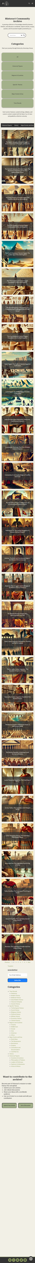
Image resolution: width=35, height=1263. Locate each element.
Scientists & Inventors (17, 1058)
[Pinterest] (10, 1260)
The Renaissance (16, 1041)
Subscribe (17, 980)
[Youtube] (17, 1260)
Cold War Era (15, 1052)
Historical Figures (17, 66)
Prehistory (14, 993)
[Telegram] (25, 1260)
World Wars (14, 1039)
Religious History (16, 1012)
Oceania (13, 1024)
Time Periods (17, 103)
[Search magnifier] (24, 35)
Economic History (16, 1018)
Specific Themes (17, 84)
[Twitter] (21, 1260)
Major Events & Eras (17, 94)
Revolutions (14, 1043)
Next (29, 962)
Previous (7, 962)
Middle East (14, 1027)
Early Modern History (17, 1000)
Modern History (15, 995)
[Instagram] (13, 1260)
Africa (13, 1035)
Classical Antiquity (16, 1002)
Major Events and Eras (27, 125)
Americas (14, 1033)
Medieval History (16, 997)
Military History (15, 1016)
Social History (15, 1010)
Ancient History (15, 1004)
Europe (13, 1029)
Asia (12, 1031)
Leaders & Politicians (17, 1062)
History (16, 125)
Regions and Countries (15, 1022)
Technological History (17, 1008)
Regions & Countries (17, 75)
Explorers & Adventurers (18, 1064)
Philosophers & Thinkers (18, 1060)
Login (32, 3)
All (17, 57)
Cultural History (15, 1020)
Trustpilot (10, 966)
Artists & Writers (15, 1066)
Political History (15, 1014)
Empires (13, 1045)
